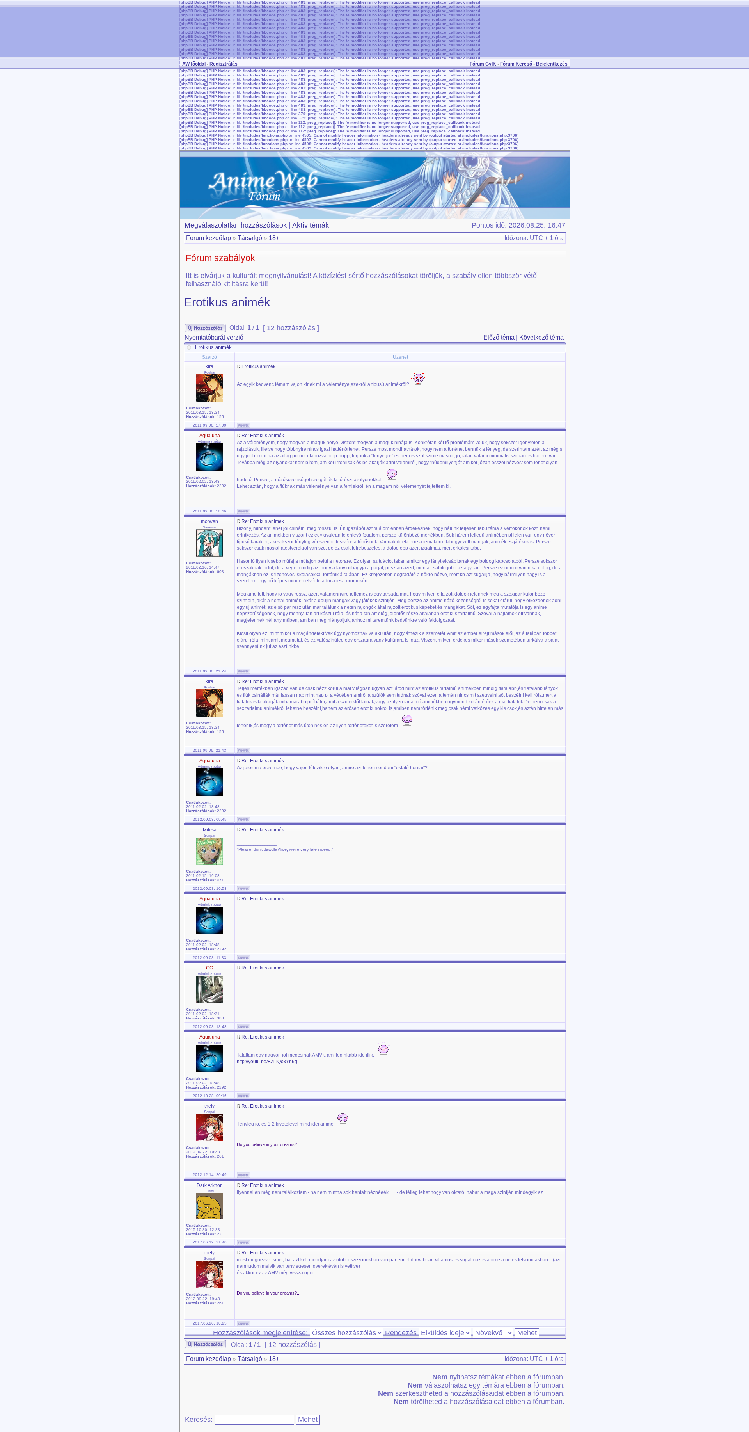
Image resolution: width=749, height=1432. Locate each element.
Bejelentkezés (552, 64)
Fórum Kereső (516, 64)
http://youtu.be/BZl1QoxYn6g (267, 1061)
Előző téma (499, 337)
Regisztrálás (223, 64)
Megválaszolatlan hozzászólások (236, 225)
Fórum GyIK (483, 64)
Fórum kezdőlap (208, 238)
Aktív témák (310, 225)
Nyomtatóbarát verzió (214, 337)
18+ (274, 238)
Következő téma (541, 337)
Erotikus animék (227, 302)
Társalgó (250, 238)
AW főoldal (194, 64)
